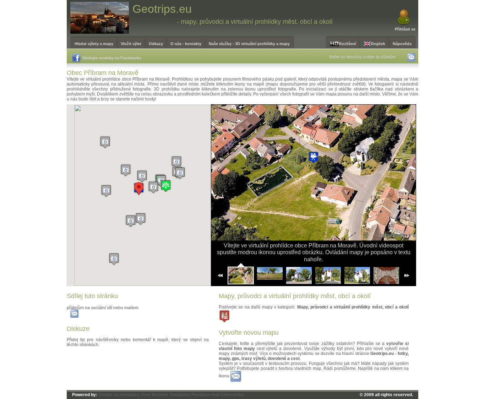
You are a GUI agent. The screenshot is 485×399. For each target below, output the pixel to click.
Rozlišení (347, 44)
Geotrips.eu (162, 8)
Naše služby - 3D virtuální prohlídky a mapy (249, 44)
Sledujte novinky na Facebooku (111, 58)
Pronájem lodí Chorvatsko (217, 394)
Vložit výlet (131, 44)
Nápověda (402, 44)
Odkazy (156, 44)
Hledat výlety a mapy (94, 44)
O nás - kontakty (185, 44)
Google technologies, (119, 394)
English (378, 44)
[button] (165, 185)
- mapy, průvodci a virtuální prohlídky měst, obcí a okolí (255, 21)
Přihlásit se (405, 29)
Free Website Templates (166, 394)
